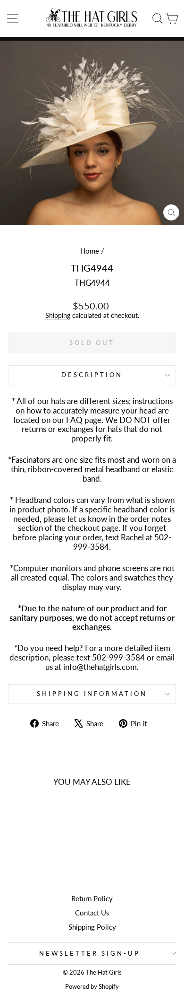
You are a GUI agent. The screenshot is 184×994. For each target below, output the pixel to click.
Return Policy (92, 898)
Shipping (57, 315)
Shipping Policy (92, 927)
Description (92, 374)
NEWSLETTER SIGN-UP (89, 953)
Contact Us (92, 912)
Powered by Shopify (92, 986)
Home (89, 250)
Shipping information (92, 693)
